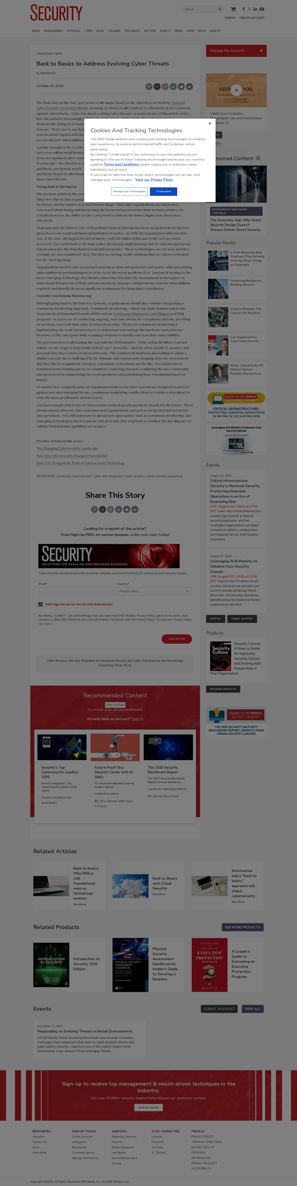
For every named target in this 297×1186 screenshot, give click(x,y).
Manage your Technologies (129, 191)
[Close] (209, 123)
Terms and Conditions (121, 164)
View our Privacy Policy (154, 179)
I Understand (163, 191)
